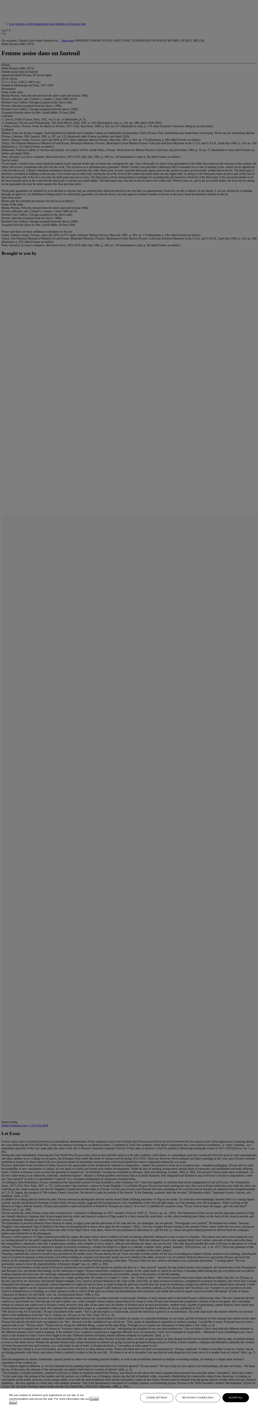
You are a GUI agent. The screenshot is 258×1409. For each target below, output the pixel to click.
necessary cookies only (198, 1397)
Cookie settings (156, 1397)
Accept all (236, 1397)
